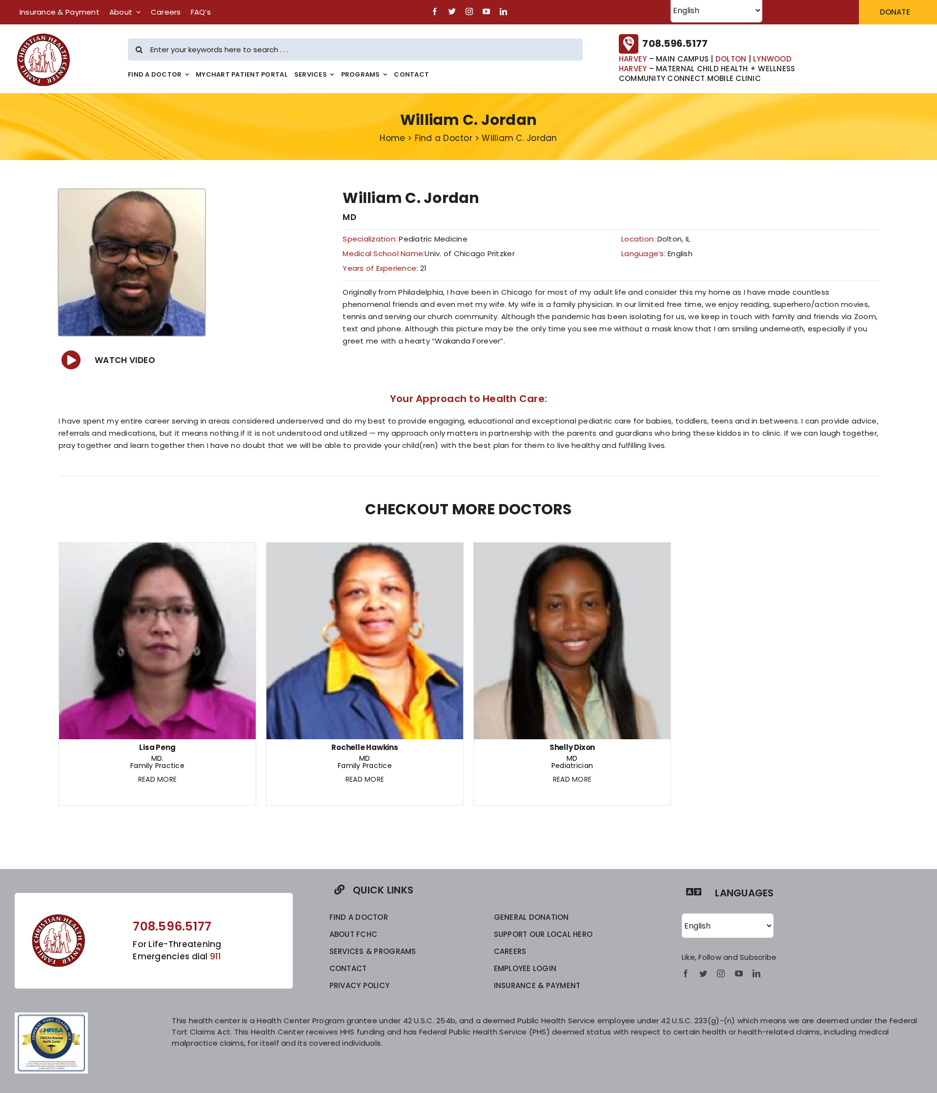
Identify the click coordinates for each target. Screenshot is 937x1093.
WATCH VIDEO (125, 360)
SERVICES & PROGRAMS (372, 951)
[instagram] (469, 11)
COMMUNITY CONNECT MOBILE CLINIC (690, 78)
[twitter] (452, 11)
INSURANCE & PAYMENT (537, 985)
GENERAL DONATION (531, 917)
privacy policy (359, 985)
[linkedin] (503, 11)
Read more (157, 779)
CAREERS (510, 951)
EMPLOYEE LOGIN (525, 968)
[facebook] (434, 11)
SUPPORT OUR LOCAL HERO (543, 934)
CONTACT (348, 968)
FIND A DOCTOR (358, 917)
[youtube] (486, 11)
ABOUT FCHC (353, 934)
